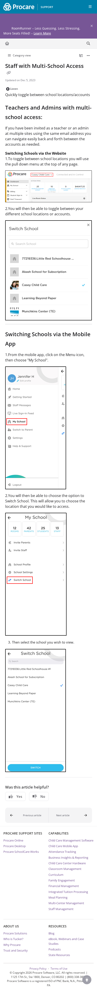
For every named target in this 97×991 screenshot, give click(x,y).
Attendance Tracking (62, 852)
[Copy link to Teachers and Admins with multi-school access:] (49, 117)
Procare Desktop (14, 846)
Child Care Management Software (70, 840)
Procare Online (13, 840)
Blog (51, 933)
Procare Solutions (15, 933)
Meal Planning (57, 897)
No (42, 796)
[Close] (91, 26)
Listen (14, 89)
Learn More (42, 33)
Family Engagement (61, 880)
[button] (27, 815)
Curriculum (55, 875)
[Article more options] (88, 55)
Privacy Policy (38, 968)
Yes (19, 796)
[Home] (27, 6)
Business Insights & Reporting (68, 857)
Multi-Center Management (66, 903)
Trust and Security (15, 950)
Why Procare (12, 945)
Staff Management (61, 909)
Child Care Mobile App (63, 846)
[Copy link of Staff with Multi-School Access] (8, 72)
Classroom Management (64, 869)
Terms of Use (59, 968)
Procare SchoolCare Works (21, 852)
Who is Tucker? (13, 939)
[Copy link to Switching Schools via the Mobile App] (22, 344)
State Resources (59, 955)
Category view (21, 55)
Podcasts (54, 949)
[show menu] (90, 6)
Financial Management (63, 886)
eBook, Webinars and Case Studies (66, 941)
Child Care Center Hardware (67, 863)
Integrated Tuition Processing (68, 892)
